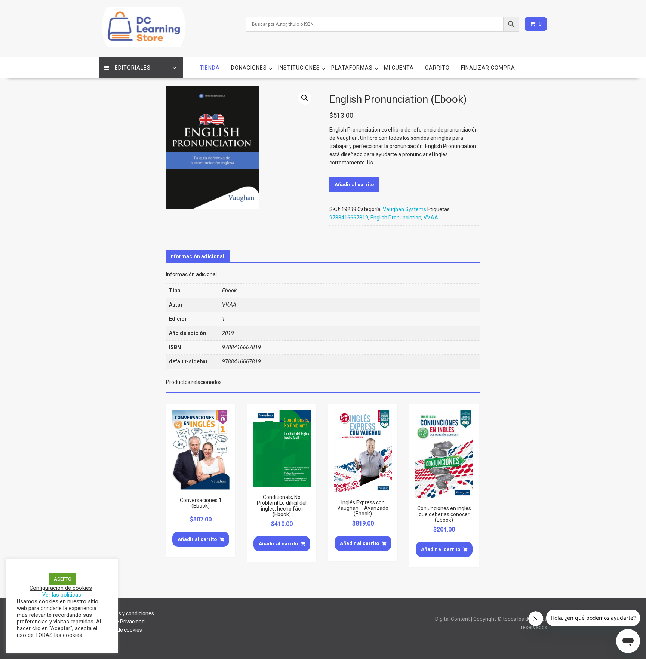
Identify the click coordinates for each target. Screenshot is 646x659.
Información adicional (196, 256)
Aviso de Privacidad (122, 622)
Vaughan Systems (404, 209)
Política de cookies (120, 630)
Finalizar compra (488, 68)
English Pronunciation (395, 218)
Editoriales (133, 68)
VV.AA (431, 218)
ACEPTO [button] (62, 579)
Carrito (437, 68)
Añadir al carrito (354, 184)
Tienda (210, 68)
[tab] (197, 256)
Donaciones (249, 68)
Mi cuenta (399, 68)
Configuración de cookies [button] (61, 588)
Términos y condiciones (126, 613)
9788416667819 (348, 218)
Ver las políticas (61, 594)
